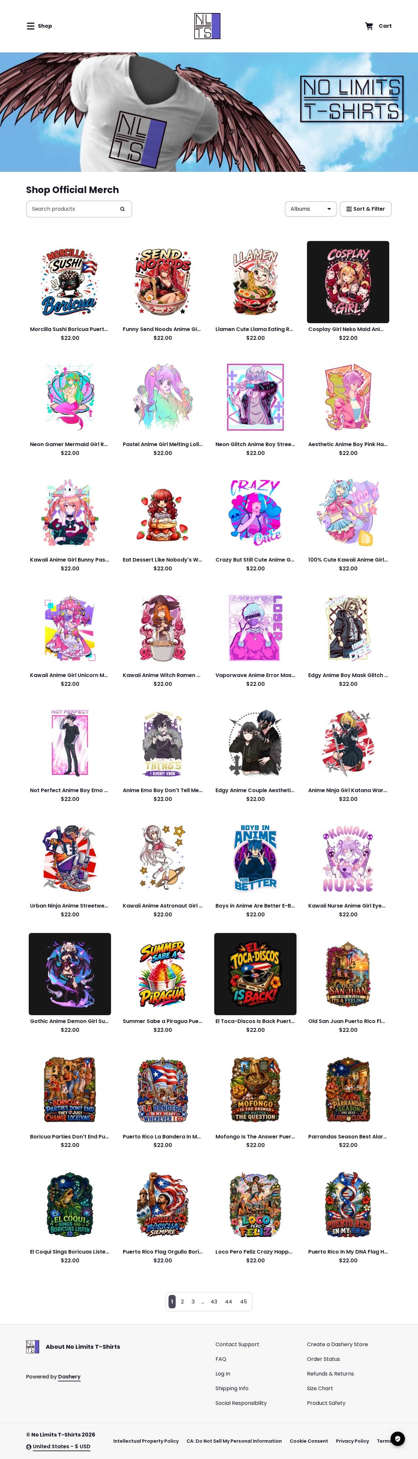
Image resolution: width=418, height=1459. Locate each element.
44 (228, 1301)
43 (214, 1301)
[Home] (207, 26)
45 (243, 1301)
